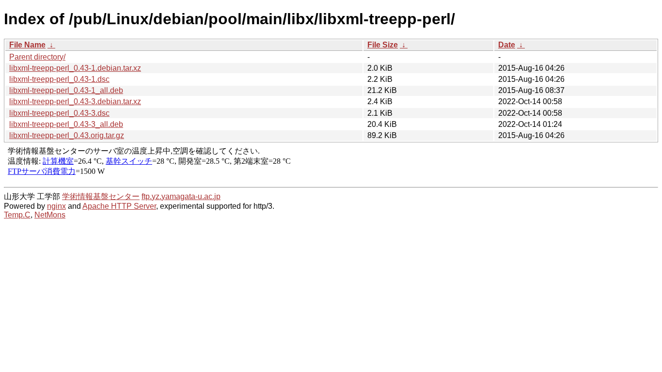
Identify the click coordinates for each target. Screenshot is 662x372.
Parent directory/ (37, 57)
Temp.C (17, 215)
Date (506, 45)
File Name (27, 45)
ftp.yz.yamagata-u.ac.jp (181, 196)
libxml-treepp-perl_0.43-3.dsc (59, 113)
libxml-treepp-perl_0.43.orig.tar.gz (66, 135)
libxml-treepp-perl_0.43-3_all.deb (66, 124)
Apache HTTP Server (119, 206)
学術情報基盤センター (101, 196)
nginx (56, 206)
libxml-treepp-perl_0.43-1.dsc (59, 79)
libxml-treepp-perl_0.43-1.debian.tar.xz (75, 68)
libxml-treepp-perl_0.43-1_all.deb (66, 90)
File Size (382, 45)
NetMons (49, 215)
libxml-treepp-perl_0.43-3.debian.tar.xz (75, 101)
